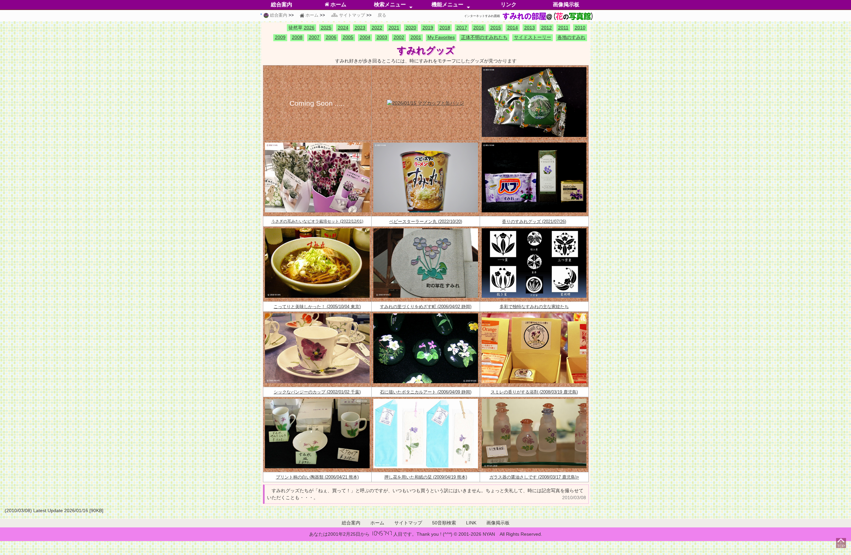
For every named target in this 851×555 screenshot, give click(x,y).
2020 (411, 27)
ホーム (337, 4)
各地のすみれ (571, 37)
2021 (394, 27)
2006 (331, 37)
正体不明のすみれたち (484, 37)
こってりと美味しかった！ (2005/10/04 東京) (317, 306)
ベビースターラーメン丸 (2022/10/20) (425, 221)
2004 (365, 37)
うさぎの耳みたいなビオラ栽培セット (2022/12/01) (317, 221)
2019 (428, 27)
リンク (509, 4)
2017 (461, 27)
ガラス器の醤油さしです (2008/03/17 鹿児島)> (534, 477)
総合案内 (281, 4)
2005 (348, 37)
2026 (309, 27)
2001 (416, 37)
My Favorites (441, 37)
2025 (326, 27)
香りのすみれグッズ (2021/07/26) (534, 221)
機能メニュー (447, 4)
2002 (399, 37)
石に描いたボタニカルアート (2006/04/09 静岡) (425, 391)
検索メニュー (390, 4)
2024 (343, 27)
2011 (563, 27)
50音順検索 (444, 522)
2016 (478, 27)
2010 (580, 27)
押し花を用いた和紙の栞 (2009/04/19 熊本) (425, 477)
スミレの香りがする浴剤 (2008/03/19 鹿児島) (534, 391)
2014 (512, 27)
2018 (444, 27)
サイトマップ (408, 522)
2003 (382, 37)
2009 (280, 37)
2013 (529, 27)
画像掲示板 (566, 4)
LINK (471, 522)
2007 (314, 37)
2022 (377, 27)
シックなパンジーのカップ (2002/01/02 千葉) (317, 391)
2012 (546, 27)
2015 (495, 27)
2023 (360, 27)
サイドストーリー (532, 37)
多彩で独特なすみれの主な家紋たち (534, 306)
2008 (297, 37)
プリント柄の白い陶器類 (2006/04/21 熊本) (317, 477)
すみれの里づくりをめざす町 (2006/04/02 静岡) (425, 306)
